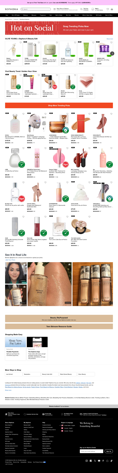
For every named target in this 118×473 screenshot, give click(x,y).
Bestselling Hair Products (60, 398)
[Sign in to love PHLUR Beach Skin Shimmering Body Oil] (75, 75)
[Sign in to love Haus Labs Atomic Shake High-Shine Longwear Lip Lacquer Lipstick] (45, 216)
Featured (16, 19)
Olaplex (81, 387)
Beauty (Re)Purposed (10, 450)
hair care (88, 383)
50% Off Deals (16, 15)
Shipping (44, 432)
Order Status (27, 432)
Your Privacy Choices (38, 462)
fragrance (7, 385)
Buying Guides (8, 19)
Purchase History (28, 434)
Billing (43, 434)
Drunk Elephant (68, 387)
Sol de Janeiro (27, 387)
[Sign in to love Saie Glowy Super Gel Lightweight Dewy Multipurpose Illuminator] (56, 75)
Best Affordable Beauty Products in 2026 (38, 399)
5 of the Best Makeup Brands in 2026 (84, 398)
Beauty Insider (27, 425)
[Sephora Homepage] (11, 9)
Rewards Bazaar (28, 446)
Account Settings (28, 436)
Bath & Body (59, 15)
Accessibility (45, 450)
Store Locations (46, 446)
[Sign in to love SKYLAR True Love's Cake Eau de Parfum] (67, 216)
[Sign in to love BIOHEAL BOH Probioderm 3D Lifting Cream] (111, 42)
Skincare (34, 15)
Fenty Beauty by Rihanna (47, 387)
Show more (110, 39)
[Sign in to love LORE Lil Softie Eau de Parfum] (23, 148)
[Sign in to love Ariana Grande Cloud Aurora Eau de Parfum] (89, 182)
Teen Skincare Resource (48, 453)
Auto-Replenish (27, 441)
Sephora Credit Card (29, 427)
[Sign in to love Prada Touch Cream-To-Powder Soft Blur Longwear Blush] (93, 75)
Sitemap (30, 462)
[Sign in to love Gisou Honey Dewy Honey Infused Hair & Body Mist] (20, 75)
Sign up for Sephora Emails (88, 447)
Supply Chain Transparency (11, 434)
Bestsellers (70, 398)
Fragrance (43, 15)
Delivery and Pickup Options (49, 429)
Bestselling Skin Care (46, 398)
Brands (77, 15)
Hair (50, 15)
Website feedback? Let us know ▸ (59, 406)
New (7, 15)
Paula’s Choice (35, 387)
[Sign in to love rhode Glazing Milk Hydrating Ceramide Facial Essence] (23, 216)
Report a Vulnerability (10, 453)
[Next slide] (112, 53)
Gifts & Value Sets (87, 15)
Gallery (25, 429)
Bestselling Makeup (34, 398)
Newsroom (7, 427)
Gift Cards (98, 15)
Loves (25, 448)
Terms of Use (16, 462)
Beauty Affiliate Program (22, 398)
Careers (7, 429)
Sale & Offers (108, 15)
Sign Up (108, 451)
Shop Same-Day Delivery (30, 453)
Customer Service (46, 425)
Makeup (25, 15)
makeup (78, 383)
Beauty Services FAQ (47, 441)
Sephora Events (9, 439)
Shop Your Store (27, 450)
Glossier (75, 387)
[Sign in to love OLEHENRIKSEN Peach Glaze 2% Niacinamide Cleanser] (67, 182)
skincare (83, 383)
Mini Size (68, 15)
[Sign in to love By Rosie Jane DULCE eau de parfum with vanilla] (23, 182)
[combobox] (36, 9)
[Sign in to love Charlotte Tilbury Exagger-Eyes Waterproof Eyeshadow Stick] (45, 182)
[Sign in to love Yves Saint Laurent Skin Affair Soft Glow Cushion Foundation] (89, 216)
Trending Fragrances (20, 399)
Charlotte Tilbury (59, 387)
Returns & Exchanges (47, 427)
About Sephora (8, 425)
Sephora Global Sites (10, 443)
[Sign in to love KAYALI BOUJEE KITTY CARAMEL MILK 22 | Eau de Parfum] (23, 113)
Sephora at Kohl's (46, 443)
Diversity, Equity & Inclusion (11, 446)
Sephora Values (9, 432)
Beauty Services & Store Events (31, 439)
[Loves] (108, 9)
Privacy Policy (8, 462)
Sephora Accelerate (9, 448)
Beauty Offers (27, 443)
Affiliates (7, 436)
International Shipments (48, 436)
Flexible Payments (46, 448)
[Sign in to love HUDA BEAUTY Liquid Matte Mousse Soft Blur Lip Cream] (111, 113)
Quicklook (13, 55)
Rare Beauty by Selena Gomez (13, 387)
